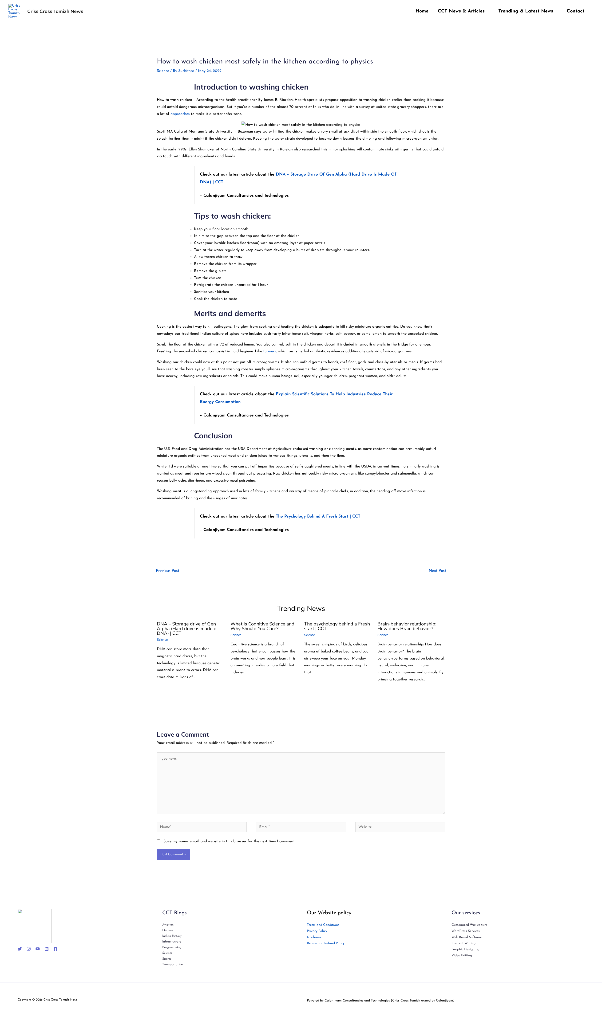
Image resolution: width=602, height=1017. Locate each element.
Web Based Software (467, 937)
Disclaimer (315, 937)
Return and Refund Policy (326, 943)
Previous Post (165, 571)
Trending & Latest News (525, 11)
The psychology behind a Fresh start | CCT (337, 626)
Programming (171, 947)
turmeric (270, 351)
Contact (575, 11)
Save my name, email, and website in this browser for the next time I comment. (229, 841)
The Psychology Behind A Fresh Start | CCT (318, 516)
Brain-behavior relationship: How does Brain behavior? (406, 626)
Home (422, 11)
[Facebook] (55, 949)
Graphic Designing (465, 949)
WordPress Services (466, 931)
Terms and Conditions (323, 925)
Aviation (168, 924)
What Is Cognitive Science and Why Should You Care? (262, 626)
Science (163, 71)
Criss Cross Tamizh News (55, 11)
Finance (167, 930)
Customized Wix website (469, 925)
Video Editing (462, 955)
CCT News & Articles (461, 11)
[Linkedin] (46, 949)
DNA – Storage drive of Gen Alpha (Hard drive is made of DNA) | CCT (187, 628)
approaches (180, 114)
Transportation (172, 964)
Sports (166, 958)
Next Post (440, 571)
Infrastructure (171, 941)
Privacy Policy (317, 931)
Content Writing (463, 943)
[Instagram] (29, 949)
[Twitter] (20, 949)
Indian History (172, 936)
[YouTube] (38, 949)
